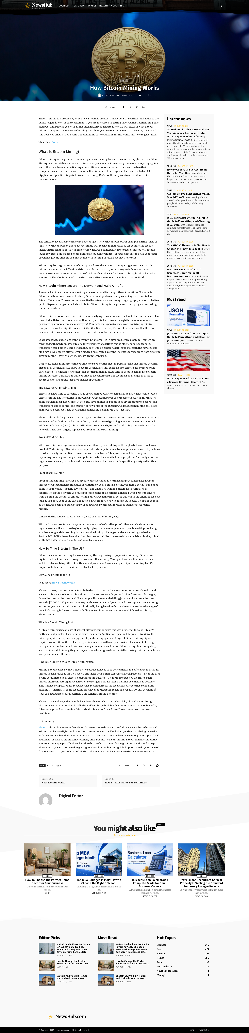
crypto (58, 766)
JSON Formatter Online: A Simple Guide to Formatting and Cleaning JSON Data (188, 221)
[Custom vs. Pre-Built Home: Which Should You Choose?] (47, 980)
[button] (221, 6)
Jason (47, 893)
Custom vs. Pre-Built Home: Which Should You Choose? (72, 977)
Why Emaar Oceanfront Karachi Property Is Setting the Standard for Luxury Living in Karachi (201, 883)
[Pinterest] (137, 107)
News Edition (201, 896)
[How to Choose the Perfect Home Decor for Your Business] (47, 859)
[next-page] (127, 903)
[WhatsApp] (143, 107)
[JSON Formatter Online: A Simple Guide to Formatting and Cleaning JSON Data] (188, 315)
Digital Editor (112, 95)
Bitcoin (43, 727)
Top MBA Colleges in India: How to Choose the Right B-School (99, 881)
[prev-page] (120, 903)
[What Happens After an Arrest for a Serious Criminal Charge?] (188, 360)
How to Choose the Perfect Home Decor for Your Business (47, 881)
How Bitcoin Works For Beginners (126, 782)
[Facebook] (123, 107)
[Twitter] (130, 107)
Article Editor (99, 893)
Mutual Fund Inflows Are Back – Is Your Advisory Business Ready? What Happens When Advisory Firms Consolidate (73, 948)
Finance (171, 190)
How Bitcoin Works (63, 582)
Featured (171, 375)
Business (112, 76)
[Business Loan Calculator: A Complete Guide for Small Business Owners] (150, 859)
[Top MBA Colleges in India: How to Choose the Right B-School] (99, 859)
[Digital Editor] (100, 95)
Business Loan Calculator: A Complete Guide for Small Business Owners (184, 273)
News (169, 126)
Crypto (55, 142)
